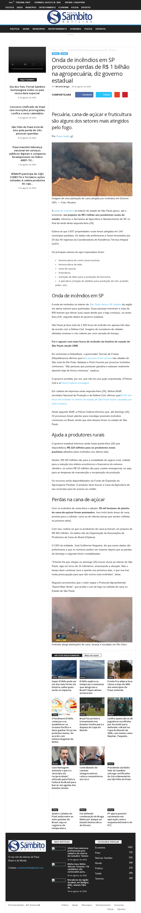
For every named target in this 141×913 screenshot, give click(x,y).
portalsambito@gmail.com (31, 868)
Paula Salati (62, 136)
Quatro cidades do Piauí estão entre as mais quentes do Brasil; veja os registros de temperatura (62, 821)
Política (10, 7)
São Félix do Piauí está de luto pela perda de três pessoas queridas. (27, 130)
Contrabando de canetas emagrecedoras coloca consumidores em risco (91, 773)
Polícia (74, 7)
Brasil (62, 50)
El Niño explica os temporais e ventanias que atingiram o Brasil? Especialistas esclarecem (92, 687)
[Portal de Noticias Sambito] (70, 17)
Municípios (30, 7)
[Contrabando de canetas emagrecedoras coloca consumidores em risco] (92, 755)
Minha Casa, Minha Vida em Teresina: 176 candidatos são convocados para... (78, 868)
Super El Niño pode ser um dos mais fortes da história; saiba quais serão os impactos (64, 686)
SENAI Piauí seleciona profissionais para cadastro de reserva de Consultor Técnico (78, 852)
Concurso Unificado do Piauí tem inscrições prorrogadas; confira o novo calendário (27, 110)
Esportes (85, 7)
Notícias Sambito (103, 858)
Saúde (20, 7)
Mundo (98, 863)
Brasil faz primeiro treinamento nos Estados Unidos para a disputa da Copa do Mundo (92, 724)
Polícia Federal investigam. (75, 383)
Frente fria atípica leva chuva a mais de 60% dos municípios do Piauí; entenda (119, 686)
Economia (63, 7)
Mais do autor (92, 655)
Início (54, 50)
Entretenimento (47, 7)
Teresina (99, 878)
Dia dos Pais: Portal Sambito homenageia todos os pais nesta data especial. (27, 90)
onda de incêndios (64, 210)
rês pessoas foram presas (97, 358)
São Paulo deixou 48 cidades (105, 304)
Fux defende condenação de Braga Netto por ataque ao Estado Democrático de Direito (92, 819)
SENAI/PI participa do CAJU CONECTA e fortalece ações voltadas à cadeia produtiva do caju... (27, 178)
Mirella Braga (62, 86)
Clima (64, 54)
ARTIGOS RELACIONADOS (67, 655)
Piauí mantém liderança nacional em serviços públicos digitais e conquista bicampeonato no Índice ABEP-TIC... (27, 153)
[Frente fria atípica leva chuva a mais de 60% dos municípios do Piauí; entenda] (119, 669)
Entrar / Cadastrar (75, 2)
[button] (130, 29)
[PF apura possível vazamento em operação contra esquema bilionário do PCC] (119, 801)
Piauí (97, 853)
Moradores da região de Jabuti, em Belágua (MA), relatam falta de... (78, 883)
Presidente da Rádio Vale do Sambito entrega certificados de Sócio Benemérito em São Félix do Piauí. (119, 773)
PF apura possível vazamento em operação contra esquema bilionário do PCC (119, 819)
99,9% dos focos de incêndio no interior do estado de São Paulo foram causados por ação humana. (92, 399)
